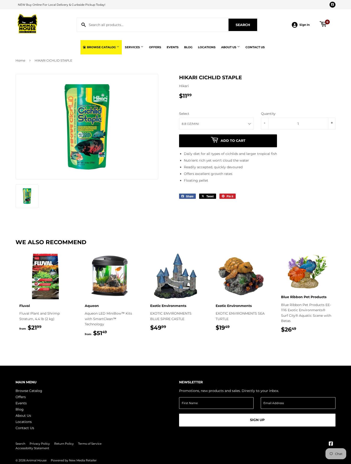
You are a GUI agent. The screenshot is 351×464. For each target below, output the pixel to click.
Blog (188, 47)
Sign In (304, 24)
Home (20, 60)
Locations (207, 47)
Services (133, 47)
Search (246, 25)
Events (173, 47)
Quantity (268, 113)
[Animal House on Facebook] (331, 444)
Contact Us (255, 47)
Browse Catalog (101, 47)
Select (184, 113)
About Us (229, 47)
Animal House (36, 460)
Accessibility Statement (32, 448)
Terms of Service (89, 443)
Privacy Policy (40, 443)
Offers (155, 47)
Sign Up (257, 420)
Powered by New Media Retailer (74, 460)
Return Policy (64, 443)
